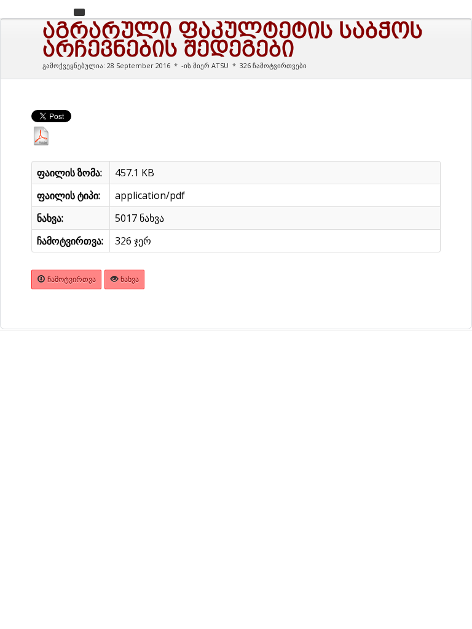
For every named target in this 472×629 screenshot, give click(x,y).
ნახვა (129, 279)
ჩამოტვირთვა (70, 279)
